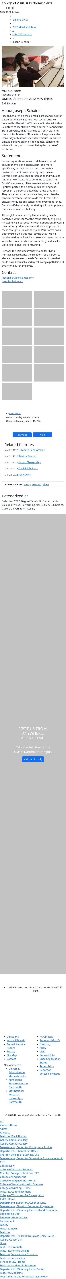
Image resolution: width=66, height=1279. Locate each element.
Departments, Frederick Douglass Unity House (27, 1236)
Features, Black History (13, 1136)
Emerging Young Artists (13, 1217)
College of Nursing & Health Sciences (21, 1184)
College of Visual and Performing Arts (22, 1195)
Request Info (47, 1055)
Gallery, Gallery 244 (11, 1239)
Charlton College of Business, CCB (19, 1154)
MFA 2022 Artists (22, 34)
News (26, 484)
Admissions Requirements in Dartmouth (18, 1083)
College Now (7, 1165)
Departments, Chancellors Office (19, 1151)
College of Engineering (13, 1177)
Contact (11, 1059)
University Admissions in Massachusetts (17, 1072)
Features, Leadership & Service (18, 1265)
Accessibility (47, 1066)
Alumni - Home (8, 1125)
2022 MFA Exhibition (24, 27)
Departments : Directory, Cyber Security (23, 1202)
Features (36, 484)
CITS (2, 1162)
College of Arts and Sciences (16, 1169)
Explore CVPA (20, 19)
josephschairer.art (12, 281)
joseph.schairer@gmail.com (18, 277)
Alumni (4, 1129)
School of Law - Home (12, 1261)
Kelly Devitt (24, 474)
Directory (45, 1044)
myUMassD (46, 1036)
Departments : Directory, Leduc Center (22, 1269)
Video (46, 484)
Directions (13, 1036)
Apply (43, 1047)
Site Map (12, 1055)
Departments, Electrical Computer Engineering (27, 1206)
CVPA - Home (7, 1199)
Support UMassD (50, 1040)
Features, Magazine (11, 1273)
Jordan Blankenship (29, 462)
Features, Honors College (14, 1250)
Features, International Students (19, 1254)
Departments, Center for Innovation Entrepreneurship (31, 1158)
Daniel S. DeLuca (28, 468)
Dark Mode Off (33, 1110)
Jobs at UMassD (16, 1040)
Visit (42, 1051)
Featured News (8, 1228)
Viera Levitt (15, 413)
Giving (3, 1243)
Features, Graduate (11, 1247)
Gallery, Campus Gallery (13, 1140)
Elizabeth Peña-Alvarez (31, 450)
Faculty (4, 1225)
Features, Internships (12, 1258)
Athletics (5, 1132)
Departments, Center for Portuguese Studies (26, 1147)
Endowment (7, 1221)
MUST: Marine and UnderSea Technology (24, 1276)
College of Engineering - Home (17, 1180)
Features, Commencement (15, 1191)
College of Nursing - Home (15, 1188)
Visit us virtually (33, 759)
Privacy (11, 1051)
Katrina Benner (27, 456)
